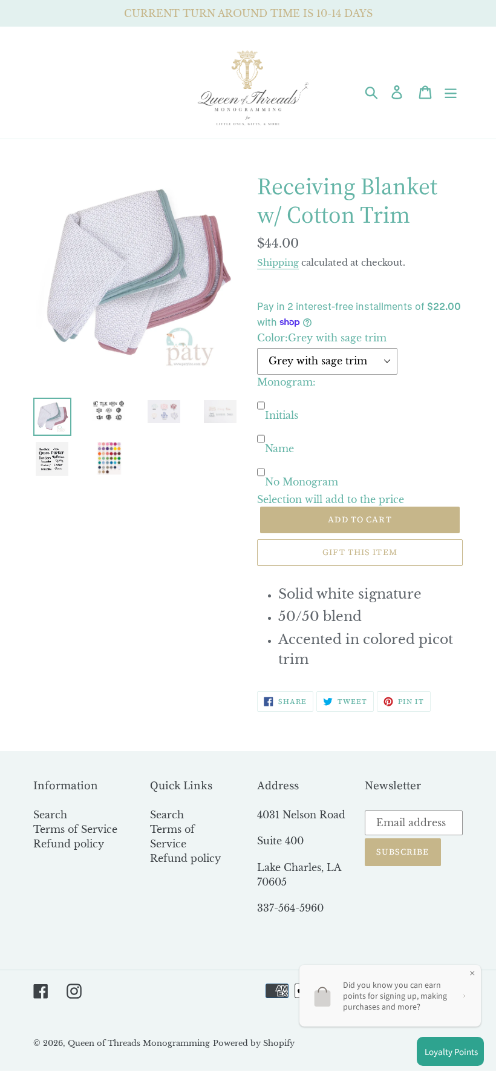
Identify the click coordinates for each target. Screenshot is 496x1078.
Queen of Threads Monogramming (139, 1043)
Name (279, 448)
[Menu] (451, 92)
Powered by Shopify (254, 1043)
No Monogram (301, 482)
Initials (281, 415)
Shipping (278, 262)
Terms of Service (75, 829)
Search (50, 815)
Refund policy (68, 844)
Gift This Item (359, 552)
